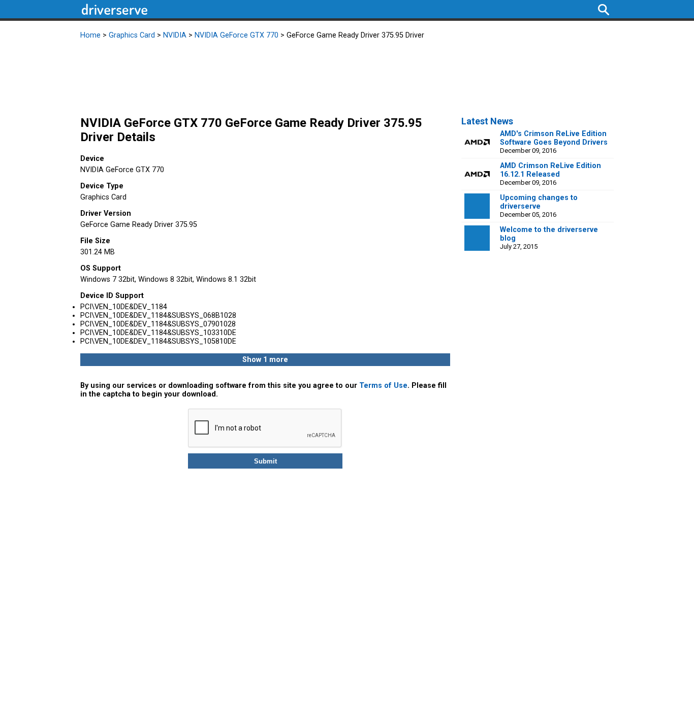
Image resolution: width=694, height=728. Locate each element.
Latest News (487, 121)
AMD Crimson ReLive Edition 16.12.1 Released (550, 170)
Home (90, 35)
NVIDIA (174, 35)
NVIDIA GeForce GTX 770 (236, 35)
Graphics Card (132, 35)
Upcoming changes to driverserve (539, 202)
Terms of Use (383, 385)
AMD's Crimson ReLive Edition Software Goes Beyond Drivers (554, 138)
